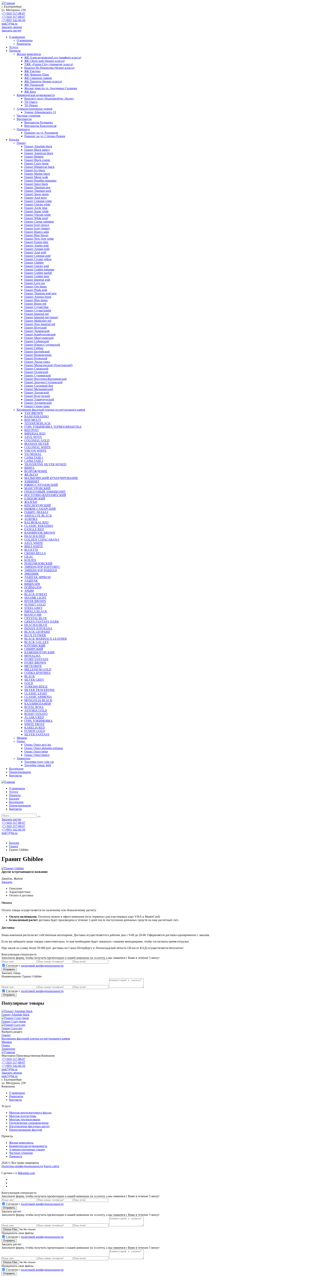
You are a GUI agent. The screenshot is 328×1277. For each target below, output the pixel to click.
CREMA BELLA (35, 553)
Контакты (15, 775)
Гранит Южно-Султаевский (42, 344)
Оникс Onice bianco (37, 755)
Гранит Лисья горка (37, 361)
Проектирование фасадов (25, 1129)
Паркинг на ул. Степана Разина (44, 136)
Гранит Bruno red (35, 303)
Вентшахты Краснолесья (40, 125)
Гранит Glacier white (37, 204)
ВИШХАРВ (32, 584)
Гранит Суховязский (37, 375)
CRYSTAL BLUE (35, 618)
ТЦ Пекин (31, 105)
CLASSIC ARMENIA (38, 696)
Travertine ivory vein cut (39, 761)
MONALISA (32, 655)
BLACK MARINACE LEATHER (45, 638)
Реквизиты (24, 43)
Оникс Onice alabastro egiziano (43, 748)
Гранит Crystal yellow (38, 259)
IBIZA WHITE (33, 546)
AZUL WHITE (33, 543)
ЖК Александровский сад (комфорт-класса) (52, 57)
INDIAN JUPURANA (38, 628)
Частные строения (28, 115)
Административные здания (34, 108)
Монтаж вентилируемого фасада (30, 1112)
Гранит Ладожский (36, 392)
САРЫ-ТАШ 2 (33, 461)
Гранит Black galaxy (37, 149)
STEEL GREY (33, 608)
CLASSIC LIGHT (35, 693)
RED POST (31, 430)
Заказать (7, 882)
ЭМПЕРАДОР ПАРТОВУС (42, 567)
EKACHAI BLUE (35, 625)
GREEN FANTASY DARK (41, 621)
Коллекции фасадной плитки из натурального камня (51, 409)
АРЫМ (29, 590)
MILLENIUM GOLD (37, 669)
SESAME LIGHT (35, 597)
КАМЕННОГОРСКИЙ (39, 652)
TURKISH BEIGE (36, 686)
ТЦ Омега (30, 102)
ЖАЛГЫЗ (30, 502)
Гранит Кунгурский (37, 396)
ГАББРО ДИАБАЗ (36, 512)
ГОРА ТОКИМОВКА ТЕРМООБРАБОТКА (53, 426)
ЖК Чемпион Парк (36, 74)
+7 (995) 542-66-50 (13, 20)
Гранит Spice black (36, 184)
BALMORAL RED (36, 522)
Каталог (14, 139)
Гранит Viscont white (37, 214)
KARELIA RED (34, 727)
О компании (17, 37)
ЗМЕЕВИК (31, 573)
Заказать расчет (11, 30)
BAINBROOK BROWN (39, 532)
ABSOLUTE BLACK (38, 515)
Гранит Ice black (34, 170)
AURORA (31, 519)
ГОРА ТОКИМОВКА (38, 720)
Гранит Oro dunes (35, 286)
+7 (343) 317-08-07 (13, 13)
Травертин (23, 758)
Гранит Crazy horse (36, 163)
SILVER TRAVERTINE (39, 690)
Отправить (9, 969)
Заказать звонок (12, 27)
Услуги (13, 47)
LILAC (28, 556)
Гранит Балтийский (37, 351)
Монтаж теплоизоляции (24, 1119)
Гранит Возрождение (38, 355)
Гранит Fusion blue (36, 242)
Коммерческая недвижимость (36, 95)
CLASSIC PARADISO (38, 525)
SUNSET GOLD (35, 604)
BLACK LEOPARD (37, 631)
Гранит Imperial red (36, 313)
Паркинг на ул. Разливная (41, 132)
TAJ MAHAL (33, 454)
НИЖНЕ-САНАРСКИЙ (40, 508)
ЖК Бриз (30, 91)
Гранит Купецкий (35, 358)
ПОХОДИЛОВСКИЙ (38, 563)
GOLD (28, 683)
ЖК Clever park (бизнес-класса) (44, 60)
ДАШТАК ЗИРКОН (37, 577)
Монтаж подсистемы (22, 1116)
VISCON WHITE (35, 450)
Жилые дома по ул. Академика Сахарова (50, 88)
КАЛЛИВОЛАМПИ (37, 703)
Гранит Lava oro (34, 283)
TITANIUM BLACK (37, 423)
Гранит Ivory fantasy (37, 228)
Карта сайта (51, 1166)
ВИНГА (29, 467)
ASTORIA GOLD (35, 710)
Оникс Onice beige (36, 751)
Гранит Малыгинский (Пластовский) (48, 365)
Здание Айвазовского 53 (40, 112)
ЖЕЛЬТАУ (31, 474)
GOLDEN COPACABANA (41, 539)
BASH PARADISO (36, 416)
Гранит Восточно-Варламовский (45, 378)
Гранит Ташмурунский (39, 399)
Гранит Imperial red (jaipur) (41, 317)
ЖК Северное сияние (38, 78)
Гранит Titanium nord (37, 190)
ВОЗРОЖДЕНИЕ (35, 471)
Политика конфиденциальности (22, 1166)
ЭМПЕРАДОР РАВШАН (40, 570)
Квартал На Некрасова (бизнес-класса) (49, 67)
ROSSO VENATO (36, 714)
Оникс (21, 741)
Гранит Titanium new (37, 187)
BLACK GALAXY (36, 642)
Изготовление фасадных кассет (29, 1126)
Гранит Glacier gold (36, 266)
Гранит (21, 143)
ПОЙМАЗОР (33, 587)
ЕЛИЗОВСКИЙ (34, 498)
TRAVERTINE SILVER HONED (45, 464)
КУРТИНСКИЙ (34, 645)
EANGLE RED (34, 529)
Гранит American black (38, 153)
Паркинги (23, 129)
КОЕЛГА (30, 560)
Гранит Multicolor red (37, 320)
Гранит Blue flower (36, 235)
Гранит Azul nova (35, 197)
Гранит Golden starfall (38, 272)
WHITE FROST (34, 724)
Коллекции (16, 768)
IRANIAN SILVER (36, 443)
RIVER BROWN (35, 601)
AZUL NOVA (33, 437)
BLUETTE (31, 549)
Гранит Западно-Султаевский (43, 382)
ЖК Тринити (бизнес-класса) (43, 81)
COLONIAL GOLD (37, 440)
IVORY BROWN (35, 662)
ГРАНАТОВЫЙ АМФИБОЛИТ (45, 491)
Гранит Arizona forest (37, 296)
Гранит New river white (39, 238)
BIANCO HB (32, 614)
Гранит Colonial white (38, 201)
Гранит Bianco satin (36, 231)
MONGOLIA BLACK (38, 700)
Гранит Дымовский (37, 331)
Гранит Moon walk (36, 177)
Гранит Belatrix (34, 156)
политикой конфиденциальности (42, 965)
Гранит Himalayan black (39, 166)
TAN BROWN (33, 413)
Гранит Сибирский (36, 341)
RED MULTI (32, 419)
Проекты (15, 50)
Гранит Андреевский (38, 402)
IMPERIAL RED (35, 433)
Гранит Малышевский (38, 389)
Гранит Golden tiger (36, 276)
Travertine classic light (37, 765)
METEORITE (33, 666)
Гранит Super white (36, 211)
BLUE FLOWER (35, 635)
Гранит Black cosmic (37, 160)
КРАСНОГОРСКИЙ (37, 505)
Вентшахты (24, 119)
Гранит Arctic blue (35, 208)
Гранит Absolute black (38, 146)
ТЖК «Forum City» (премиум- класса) (48, 64)
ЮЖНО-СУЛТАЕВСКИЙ (41, 484)
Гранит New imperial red (39, 324)
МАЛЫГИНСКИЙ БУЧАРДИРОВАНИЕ (51, 478)
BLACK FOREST (35, 594)
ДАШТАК (31, 580)
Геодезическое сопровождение (29, 1122)
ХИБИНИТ (31, 481)
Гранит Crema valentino (39, 221)
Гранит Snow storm (36, 194)
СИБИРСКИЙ (33, 649)
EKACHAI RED (34, 536)
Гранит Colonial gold (37, 255)
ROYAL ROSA (34, 707)
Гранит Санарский (36, 368)
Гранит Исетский (35, 327)
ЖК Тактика (32, 71)
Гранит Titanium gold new (40, 293)
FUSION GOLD (34, 731)
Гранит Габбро (33, 348)
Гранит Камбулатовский (40, 334)
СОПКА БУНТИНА (37, 672)
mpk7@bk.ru (9, 23)
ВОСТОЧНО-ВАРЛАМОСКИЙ (45, 495)
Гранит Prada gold (35, 290)
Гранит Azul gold (35, 252)
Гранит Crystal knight (37, 310)
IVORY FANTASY (36, 659)
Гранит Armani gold (36, 249)
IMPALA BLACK (35, 611)
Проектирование (20, 772)
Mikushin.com (26, 1173)
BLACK (29, 676)
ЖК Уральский (34, 84)
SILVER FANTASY (37, 734)
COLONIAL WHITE (37, 447)
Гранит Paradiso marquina (40, 180)
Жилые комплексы (29, 54)
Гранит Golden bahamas (39, 269)
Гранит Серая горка (37, 406)
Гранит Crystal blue (36, 307)
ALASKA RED (34, 717)
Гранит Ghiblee (34, 262)
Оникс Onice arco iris (37, 744)
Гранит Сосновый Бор (38, 385)
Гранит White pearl (36, 218)
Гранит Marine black (37, 173)
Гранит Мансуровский (39, 337)
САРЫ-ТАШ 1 (33, 457)
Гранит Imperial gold (37, 279)
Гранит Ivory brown (36, 225)
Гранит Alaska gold (36, 245)
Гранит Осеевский (36, 372)
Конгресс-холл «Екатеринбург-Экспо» (49, 98)
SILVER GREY (34, 679)
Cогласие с (35, 965)
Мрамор (22, 737)
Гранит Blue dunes (36, 300)
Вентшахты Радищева (38, 122)
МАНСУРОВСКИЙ (37, 488)
